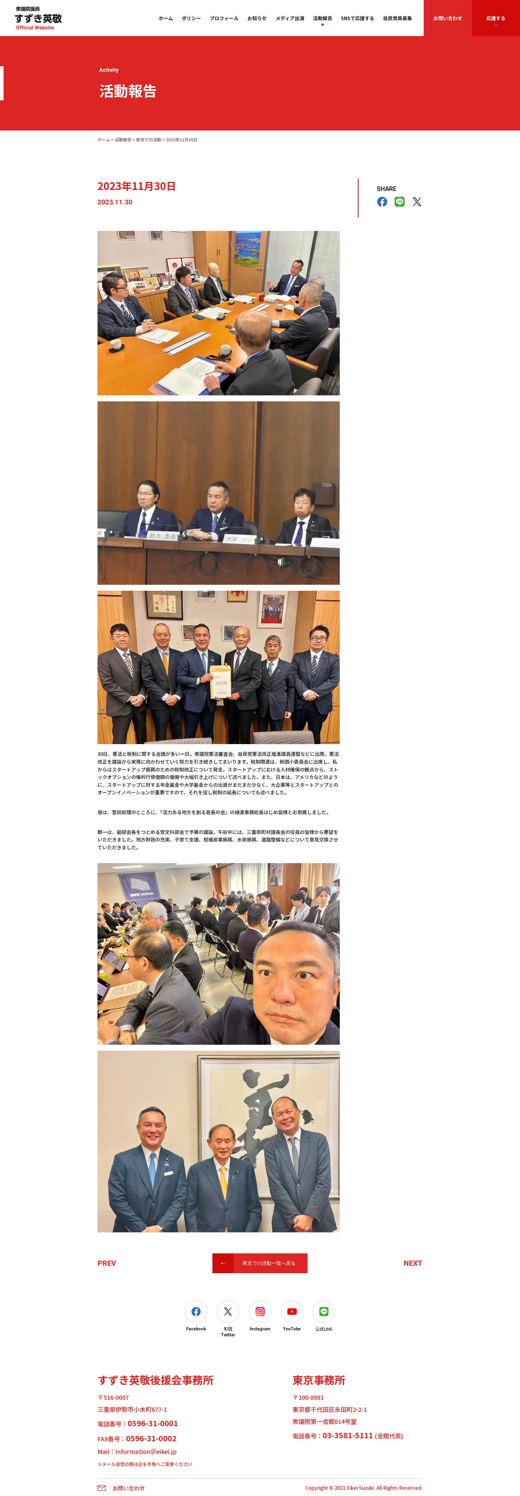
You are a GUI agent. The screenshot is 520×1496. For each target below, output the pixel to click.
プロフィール (224, 18)
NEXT (413, 1263)
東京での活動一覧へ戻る (269, 1263)
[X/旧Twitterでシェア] (417, 201)
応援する (496, 18)
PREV (107, 1263)
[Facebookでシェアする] (382, 201)
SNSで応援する (357, 18)
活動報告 (322, 18)
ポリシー (191, 18)
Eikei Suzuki (360, 1487)
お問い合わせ (447, 18)
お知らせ (257, 18)
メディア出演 (290, 18)
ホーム (166, 18)
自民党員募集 (397, 18)
